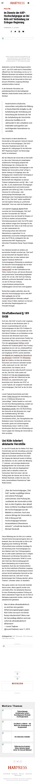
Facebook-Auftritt (18, 209)
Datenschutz (17, 775)
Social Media (6, 774)
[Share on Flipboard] (19, 31)
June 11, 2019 (24, 629)
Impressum (28, 774)
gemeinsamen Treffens (16, 343)
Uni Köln (11, 638)
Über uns (21, 774)
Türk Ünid (5, 638)
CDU (24, 636)
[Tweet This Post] (15, 31)
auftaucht (9, 296)
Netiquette (15, 774)
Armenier (19, 636)
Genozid (29, 636)
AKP (13, 636)
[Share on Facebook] (11, 31)
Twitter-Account (12, 396)
